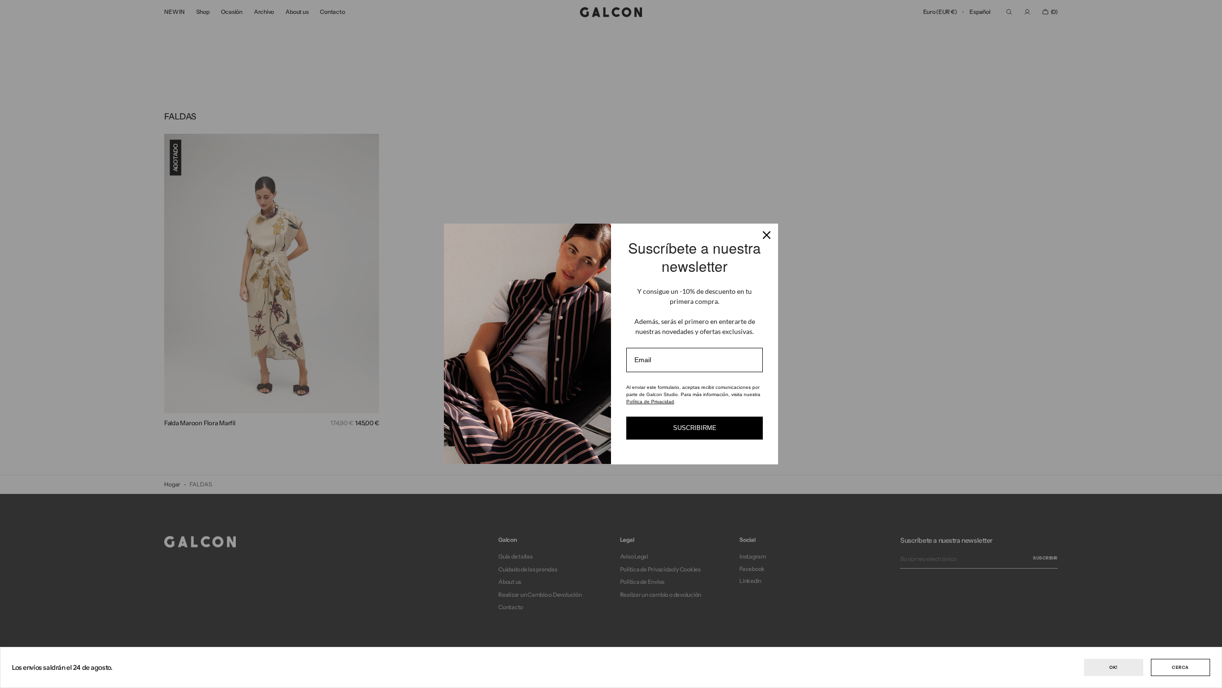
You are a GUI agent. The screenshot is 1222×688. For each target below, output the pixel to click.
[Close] (766, 235)
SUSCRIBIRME (694, 427)
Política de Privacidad (650, 401)
